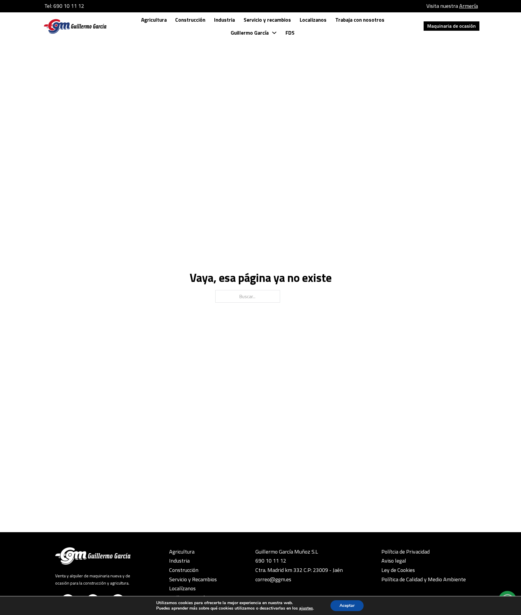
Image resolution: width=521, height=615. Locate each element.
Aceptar (347, 605)
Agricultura (154, 20)
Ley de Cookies (398, 570)
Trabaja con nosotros (359, 20)
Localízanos (182, 588)
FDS (290, 33)
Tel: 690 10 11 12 (64, 6)
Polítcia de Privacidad (405, 552)
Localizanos (313, 20)
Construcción (190, 20)
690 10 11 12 (270, 561)
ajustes (306, 608)
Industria (224, 20)
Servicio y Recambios (193, 579)
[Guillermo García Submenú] (274, 32)
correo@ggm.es (273, 579)
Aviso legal (393, 561)
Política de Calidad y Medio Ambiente (423, 579)
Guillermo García (250, 33)
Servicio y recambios (267, 20)
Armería (468, 6)
